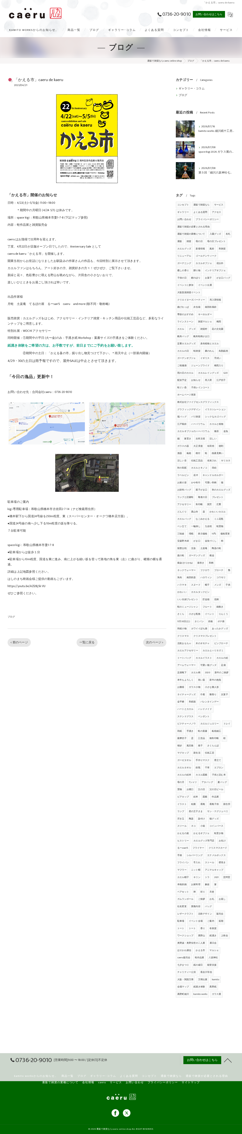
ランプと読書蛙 (185, 497)
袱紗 (179, 745)
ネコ (193, 826)
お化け (222, 841)
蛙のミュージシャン (187, 607)
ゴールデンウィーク (206, 256)
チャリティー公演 (186, 972)
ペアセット (183, 892)
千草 (207, 767)
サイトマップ (191, 1082)
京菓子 (224, 694)
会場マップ (183, 987)
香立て (217, 760)
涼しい (212, 438)
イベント (209, 614)
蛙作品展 (199, 957)
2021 (216, 877)
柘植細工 (216, 731)
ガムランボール (185, 899)
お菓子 (208, 278)
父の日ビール (216, 789)
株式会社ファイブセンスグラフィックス (198, 402)
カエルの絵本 (184, 775)
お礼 (211, 899)
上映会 (224, 935)
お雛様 (180, 687)
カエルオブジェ (204, 263)
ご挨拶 (201, 899)
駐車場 (180, 921)
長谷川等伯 (206, 972)
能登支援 (211, 965)
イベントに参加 (185, 285)
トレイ (226, 724)
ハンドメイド (205, 709)
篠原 (216, 431)
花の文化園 (217, 329)
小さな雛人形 (212, 687)
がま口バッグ (223, 278)
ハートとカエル (185, 709)
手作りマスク (202, 760)
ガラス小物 (194, 687)
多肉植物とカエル (209, 343)
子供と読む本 (219, 775)
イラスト (182, 804)
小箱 (202, 826)
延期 (221, 921)
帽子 (207, 585)
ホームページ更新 (186, 395)
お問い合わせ (184, 219)
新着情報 (200, 249)
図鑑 (205, 797)
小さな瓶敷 (194, 614)
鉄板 (210, 621)
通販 (179, 241)
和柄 (211, 563)
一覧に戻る (87, 642)
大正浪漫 (198, 446)
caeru (102, 1082)
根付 (198, 453)
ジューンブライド (200, 365)
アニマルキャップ (214, 870)
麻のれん (209, 351)
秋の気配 (182, 468)
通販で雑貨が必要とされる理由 (193, 227)
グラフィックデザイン (188, 409)
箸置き (187, 438)
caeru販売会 (183, 957)
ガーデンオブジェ (186, 358)
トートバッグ (184, 658)
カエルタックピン (200, 592)
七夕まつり (183, 965)
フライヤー (198, 848)
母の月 (180, 782)
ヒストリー (183, 841)
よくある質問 (200, 212)
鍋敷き (219, 607)
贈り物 (196, 270)
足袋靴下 (182, 672)
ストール (209, 862)
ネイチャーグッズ (186, 694)
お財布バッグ (184, 490)
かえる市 (200, 950)
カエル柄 (195, 672)
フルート (207, 607)
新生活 (196, 753)
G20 (225, 373)
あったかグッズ (220, 628)
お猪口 (190, 789)
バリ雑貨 (195, 417)
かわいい (182, 592)
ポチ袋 (221, 621)
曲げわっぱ (183, 307)
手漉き (190, 731)
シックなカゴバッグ (215, 417)
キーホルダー (205, 314)
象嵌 (207, 884)
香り (202, 928)
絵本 (195, 797)
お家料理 (195, 884)
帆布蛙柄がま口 (201, 336)
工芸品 (201, 738)
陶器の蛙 (216, 548)
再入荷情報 (215, 300)
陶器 (191, 819)
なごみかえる (202, 519)
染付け (201, 819)
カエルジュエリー (209, 724)
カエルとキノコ (199, 468)
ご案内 (210, 921)
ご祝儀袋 (182, 365)
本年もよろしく (185, 680)
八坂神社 (213, 957)
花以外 (219, 263)
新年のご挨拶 (221, 672)
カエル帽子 (183, 877)
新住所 (226, 804)
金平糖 (180, 702)
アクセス (216, 212)
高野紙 (212, 987)
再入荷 (208, 380)
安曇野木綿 (183, 541)
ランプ (180, 811)
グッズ (192, 329)
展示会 (213, 943)
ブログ (11, 617)
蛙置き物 (218, 833)
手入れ (196, 862)
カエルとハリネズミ (213, 650)
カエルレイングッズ (208, 373)
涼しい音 (182, 460)
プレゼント (217, 497)
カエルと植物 (216, 424)
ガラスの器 (183, 446)
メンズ (217, 585)
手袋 (179, 855)
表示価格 (202, 534)
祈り (202, 892)
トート (180, 928)
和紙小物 (182, 628)
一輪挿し (195, 526)
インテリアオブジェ (215, 270)
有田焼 (210, 446)
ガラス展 (216, 994)
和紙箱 (192, 702)
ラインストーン (185, 321)
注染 (193, 548)
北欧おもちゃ (184, 643)
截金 (211, 555)
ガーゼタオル (184, 760)
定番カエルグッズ (186, 343)
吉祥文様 (200, 438)
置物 (179, 789)
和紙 (179, 731)
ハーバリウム (198, 424)
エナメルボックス (216, 855)
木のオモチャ (202, 643)
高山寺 (194, 512)
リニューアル (184, 256)
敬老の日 (202, 497)
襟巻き (222, 862)
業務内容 (195, 906)
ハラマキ (182, 585)
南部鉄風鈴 (210, 307)
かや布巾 (195, 482)
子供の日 (182, 278)
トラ (207, 877)
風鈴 (211, 249)
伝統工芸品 (197, 460)
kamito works (200, 994)
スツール (182, 826)
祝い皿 (201, 680)
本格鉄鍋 (182, 884)
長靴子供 (214, 804)
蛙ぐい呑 (182, 387)
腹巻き (200, 563)
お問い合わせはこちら (208, 14)
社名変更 (182, 906)
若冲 (195, 475)
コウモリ (221, 577)
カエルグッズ (184, 249)
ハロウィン (206, 577)
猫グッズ (214, 819)
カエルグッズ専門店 (203, 841)
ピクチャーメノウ (186, 724)
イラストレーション (215, 409)
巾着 (202, 694)
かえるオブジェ (201, 833)
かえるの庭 (183, 833)
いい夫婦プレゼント (187, 599)
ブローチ (218, 570)
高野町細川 (183, 994)
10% (214, 534)
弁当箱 (196, 307)
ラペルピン (183, 475)
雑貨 (189, 241)
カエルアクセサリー (187, 650)
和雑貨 (222, 249)
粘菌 (193, 804)
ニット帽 (195, 870)
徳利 (221, 446)
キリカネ (225, 460)
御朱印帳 (214, 738)
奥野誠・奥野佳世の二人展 (191, 943)
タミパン (199, 621)
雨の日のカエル (185, 373)
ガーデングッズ (197, 555)
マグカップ (183, 753)
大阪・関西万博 (185, 979)
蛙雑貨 (196, 351)
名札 (228, 234)
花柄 (216, 599)
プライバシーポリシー (207, 219)
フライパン (183, 862)
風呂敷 (190, 745)
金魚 (225, 431)
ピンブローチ (221, 643)
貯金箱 (206, 599)
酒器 (179, 453)
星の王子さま (196, 811)
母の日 (199, 241)
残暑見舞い (217, 453)
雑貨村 (203, 329)
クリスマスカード (218, 848)
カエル (180, 329)
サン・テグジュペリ (217, 811)
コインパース (216, 826)
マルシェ (214, 950)
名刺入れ (211, 460)
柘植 (189, 453)
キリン (196, 877)
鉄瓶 (198, 767)
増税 (191, 534)
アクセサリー (184, 504)
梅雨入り (218, 365)
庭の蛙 (180, 555)
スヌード (195, 585)
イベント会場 (196, 921)
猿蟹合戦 (182, 548)
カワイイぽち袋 (199, 628)
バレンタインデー (209, 702)
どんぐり (182, 512)
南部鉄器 (191, 577)
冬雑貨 (212, 928)
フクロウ (205, 570)
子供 (228, 585)
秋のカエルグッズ (221, 490)
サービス (218, 205)
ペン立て (182, 526)
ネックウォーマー (186, 570)
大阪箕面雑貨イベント (188, 292)
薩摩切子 (182, 738)
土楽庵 (203, 548)
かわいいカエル (217, 512)
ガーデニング (184, 263)
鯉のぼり (195, 278)
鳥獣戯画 (223, 351)
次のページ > (154, 642)
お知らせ (195, 380)
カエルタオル (184, 767)
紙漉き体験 (199, 987)
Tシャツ (193, 782)
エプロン (218, 767)
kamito (215, 979)
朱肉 (179, 577)
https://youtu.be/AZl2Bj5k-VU (27, 586)
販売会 (219, 914)
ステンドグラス (185, 716)
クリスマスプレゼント (204, 636)
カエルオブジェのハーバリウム (193, 431)
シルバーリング (195, 855)
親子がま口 (201, 490)
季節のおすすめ (185, 314)
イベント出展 (205, 285)
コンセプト (183, 205)
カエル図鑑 (201, 775)
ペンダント (204, 716)
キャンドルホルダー (213, 475)
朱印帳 (199, 504)
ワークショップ (185, 935)
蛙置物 (219, 526)
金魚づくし (210, 541)
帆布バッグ (183, 336)
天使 (211, 892)
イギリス (205, 358)
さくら (180, 614)
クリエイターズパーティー (191, 300)
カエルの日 (183, 351)
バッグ (208, 906)
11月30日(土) (183, 621)
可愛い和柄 (210, 482)
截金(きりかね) (185, 563)
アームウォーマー (186, 665)
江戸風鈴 (182, 424)
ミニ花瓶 (218, 519)
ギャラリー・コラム (192, 88)
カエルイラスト (204, 658)
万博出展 (202, 979)
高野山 (201, 935)
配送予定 (182, 380)
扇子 (200, 745)
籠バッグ (182, 417)
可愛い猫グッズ (208, 665)
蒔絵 (214, 468)
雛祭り (212, 694)
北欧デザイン (205, 914)
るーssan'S (182, 848)
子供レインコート (200, 387)
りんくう (223, 614)
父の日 (201, 789)
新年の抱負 (215, 680)
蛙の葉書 (202, 731)
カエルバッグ (184, 519)
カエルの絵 (222, 658)
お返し (222, 899)
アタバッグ (207, 782)
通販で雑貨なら (201, 205)
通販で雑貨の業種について (191, 234)
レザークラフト (185, 914)
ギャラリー (183, 212)
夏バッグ (222, 782)
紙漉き (212, 935)
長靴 (202, 804)
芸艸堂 (226, 877)
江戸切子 (221, 380)
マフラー (182, 870)
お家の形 (182, 482)
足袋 (223, 665)
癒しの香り (183, 270)
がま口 (196, 541)
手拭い (217, 358)
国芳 (209, 504)
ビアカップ (183, 797)
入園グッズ (215, 234)
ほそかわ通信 (184, 950)
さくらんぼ (213, 745)
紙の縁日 (198, 965)
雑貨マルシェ (205, 321)
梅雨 (218, 321)
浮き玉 (180, 819)
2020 (207, 672)
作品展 (215, 797)
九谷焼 (208, 526)
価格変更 (225, 534)
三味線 (180, 534)
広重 (218, 504)
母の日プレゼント (216, 241)
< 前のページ (19, 642)
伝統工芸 (209, 753)
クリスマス (183, 636)
